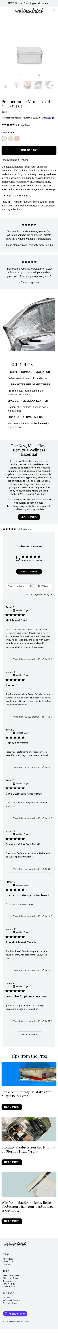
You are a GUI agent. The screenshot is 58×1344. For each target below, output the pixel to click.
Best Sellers (8, 1262)
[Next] (37, 76)
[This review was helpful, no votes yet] (43, 659)
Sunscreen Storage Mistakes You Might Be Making (26, 1094)
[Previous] (20, 76)
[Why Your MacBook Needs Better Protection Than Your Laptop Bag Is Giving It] (29, 1184)
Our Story (7, 1297)
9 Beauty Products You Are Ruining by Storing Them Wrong (29, 1149)
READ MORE (11, 1107)
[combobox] (38, 594)
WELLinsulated (14, 1321)
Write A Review (29, 571)
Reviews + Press (10, 1303)
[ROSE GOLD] (17, 138)
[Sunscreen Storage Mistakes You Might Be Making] (29, 1074)
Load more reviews (29, 1034)
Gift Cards (7, 1265)
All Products (8, 1259)
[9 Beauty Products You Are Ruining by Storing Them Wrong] (29, 1129)
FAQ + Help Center (11, 1275)
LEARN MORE (29, 517)
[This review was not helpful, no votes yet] (49, 659)
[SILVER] (4, 138)
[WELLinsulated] (29, 11)
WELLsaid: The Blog (11, 1300)
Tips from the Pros (29, 1056)
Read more (37, 647)
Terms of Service (10, 1287)
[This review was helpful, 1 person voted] (43, 717)
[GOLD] (10, 138)
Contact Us (7, 1281)
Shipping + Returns (11, 1278)
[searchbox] (17, 586)
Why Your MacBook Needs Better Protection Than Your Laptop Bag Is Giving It (27, 1206)
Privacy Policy (9, 1284)
